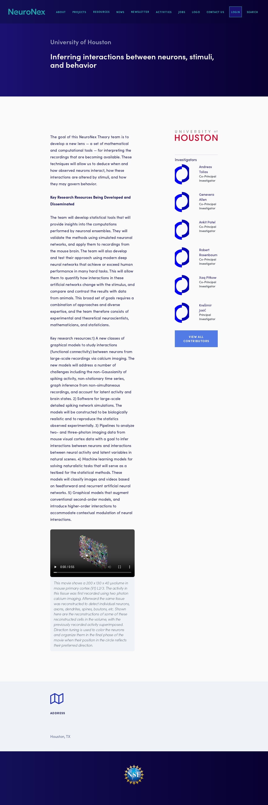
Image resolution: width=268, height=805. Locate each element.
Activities (164, 12)
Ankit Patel (207, 222)
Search (252, 12)
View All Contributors (196, 339)
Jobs (181, 12)
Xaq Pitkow (207, 277)
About (61, 12)
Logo (196, 12)
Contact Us (215, 12)
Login (235, 12)
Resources (101, 11)
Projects (79, 12)
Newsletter (140, 11)
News (120, 12)
